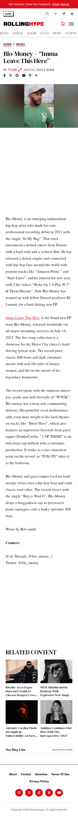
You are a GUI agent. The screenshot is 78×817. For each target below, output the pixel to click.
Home (7, 44)
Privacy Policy (39, 781)
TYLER (12, 70)
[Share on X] (10, 75)
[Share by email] (23, 75)
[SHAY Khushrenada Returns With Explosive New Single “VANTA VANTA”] (56, 671)
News (57, 33)
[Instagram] (19, 793)
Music (4, 33)
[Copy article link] (36, 75)
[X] (29, 793)
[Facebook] (49, 793)
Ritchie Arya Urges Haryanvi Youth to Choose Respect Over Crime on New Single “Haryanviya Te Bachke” (21, 691)
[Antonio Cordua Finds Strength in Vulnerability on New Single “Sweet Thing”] (22, 712)
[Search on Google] (17, 75)
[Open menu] (71, 24)
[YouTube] (59, 793)
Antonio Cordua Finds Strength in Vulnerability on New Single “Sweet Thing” (21, 732)
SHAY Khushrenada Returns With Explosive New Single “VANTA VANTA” (55, 691)
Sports (70, 33)
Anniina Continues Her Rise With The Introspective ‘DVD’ (56, 732)
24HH (8, 13)
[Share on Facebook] (4, 75)
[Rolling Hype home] (23, 23)
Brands (65, 4)
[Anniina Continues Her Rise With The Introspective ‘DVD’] (56, 712)
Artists (56, 4)
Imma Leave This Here (23, 317)
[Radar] (55, 14)
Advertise (41, 774)
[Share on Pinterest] (30, 75)
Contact (26, 774)
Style (44, 33)
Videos (18, 33)
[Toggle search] (47, 14)
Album (31, 33)
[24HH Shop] (63, 24)
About (13, 774)
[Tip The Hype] (64, 14)
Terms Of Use (60, 774)
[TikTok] (39, 793)
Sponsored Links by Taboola (62, 750)
